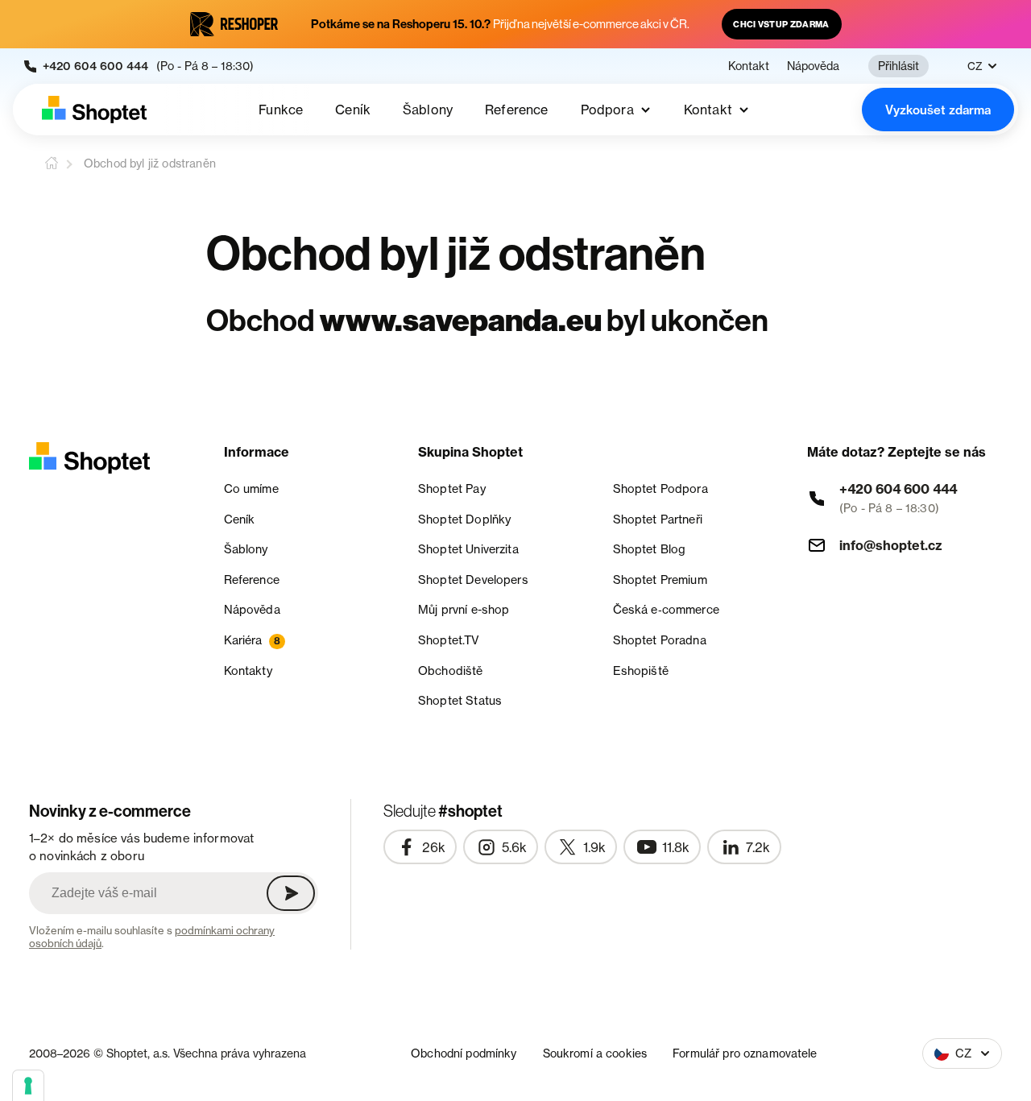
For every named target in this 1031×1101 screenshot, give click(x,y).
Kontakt (748, 66)
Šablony (428, 109)
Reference (516, 109)
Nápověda (813, 66)
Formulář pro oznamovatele (745, 1053)
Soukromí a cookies (595, 1053)
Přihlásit (898, 65)
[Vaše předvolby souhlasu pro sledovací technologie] (28, 1085)
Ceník (353, 109)
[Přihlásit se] (291, 893)
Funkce (281, 109)
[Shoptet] (94, 109)
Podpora (607, 109)
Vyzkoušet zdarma (938, 110)
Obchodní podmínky (463, 1053)
